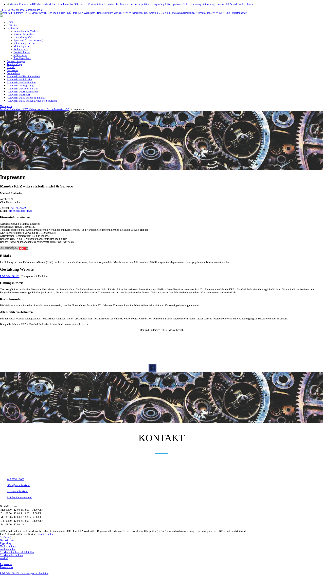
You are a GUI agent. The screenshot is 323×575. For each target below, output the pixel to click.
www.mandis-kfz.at (17, 491)
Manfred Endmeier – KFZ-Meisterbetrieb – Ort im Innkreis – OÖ (34, 109)
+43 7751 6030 (17, 207)
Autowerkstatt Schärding (20, 79)
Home (10, 22)
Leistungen (13, 28)
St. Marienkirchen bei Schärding (17, 552)
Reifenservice (20, 49)
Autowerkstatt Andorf (18, 94)
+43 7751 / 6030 (9, 9)
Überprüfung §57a (23, 37)
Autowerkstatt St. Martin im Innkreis (26, 97)
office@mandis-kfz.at (31, 9)
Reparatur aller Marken (25, 31)
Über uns (11, 25)
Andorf (4, 558)
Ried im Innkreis (46, 534)
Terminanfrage (14, 64)
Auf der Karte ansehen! (19, 497)
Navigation (6, 106)
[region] (161, 140)
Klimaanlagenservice (24, 43)
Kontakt (11, 67)
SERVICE (151, 345)
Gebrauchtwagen (16, 61)
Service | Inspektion (23, 34)
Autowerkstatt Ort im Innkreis (23, 88)
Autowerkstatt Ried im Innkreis (23, 76)
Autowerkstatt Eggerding (20, 85)
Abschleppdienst (22, 58)
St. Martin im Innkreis (11, 555)
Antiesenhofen (7, 549)
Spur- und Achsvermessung (28, 40)
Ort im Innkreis (8, 546)
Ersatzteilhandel (21, 52)
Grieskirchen (7, 540)
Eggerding (5, 543)
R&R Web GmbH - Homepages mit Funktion (24, 573)
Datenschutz (13, 73)
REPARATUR (151, 352)
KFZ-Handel (20, 55)
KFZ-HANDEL (151, 336)
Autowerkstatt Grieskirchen (21, 82)
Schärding (5, 537)
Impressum (12, 70)
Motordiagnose (21, 46)
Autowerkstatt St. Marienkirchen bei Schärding (32, 100)
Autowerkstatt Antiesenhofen (22, 91)
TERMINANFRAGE (151, 359)
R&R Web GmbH (9, 276)
